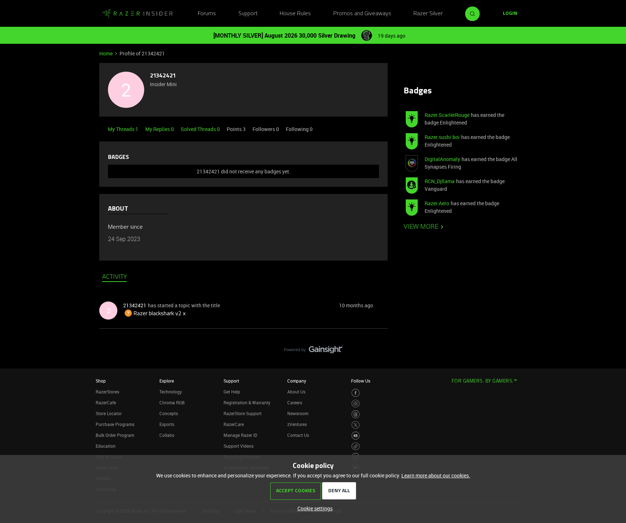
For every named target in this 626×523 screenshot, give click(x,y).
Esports (166, 424)
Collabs (166, 435)
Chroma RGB (172, 402)
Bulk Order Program (115, 435)
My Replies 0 (160, 129)
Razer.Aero (437, 203)
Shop (101, 381)
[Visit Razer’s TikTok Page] (355, 446)
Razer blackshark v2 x (154, 314)
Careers (294, 402)
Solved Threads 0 (201, 129)
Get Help (232, 392)
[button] (510, 14)
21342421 (163, 76)
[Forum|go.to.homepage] (137, 14)
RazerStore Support (243, 413)
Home (106, 53)
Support (248, 14)
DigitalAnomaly (442, 159)
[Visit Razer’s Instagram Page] (355, 403)
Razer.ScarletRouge (447, 114)
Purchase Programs (115, 424)
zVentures (297, 424)
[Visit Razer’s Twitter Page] (355, 425)
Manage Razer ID (240, 435)
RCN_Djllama (440, 181)
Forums (207, 14)
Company (296, 381)
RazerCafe (106, 402)
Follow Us (360, 381)
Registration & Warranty (247, 402)
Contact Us (298, 435)
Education (106, 446)
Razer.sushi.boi (442, 137)
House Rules (295, 14)
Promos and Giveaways (362, 14)
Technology (170, 392)
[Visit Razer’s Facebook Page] (355, 392)
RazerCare (234, 424)
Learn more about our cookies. (435, 475)
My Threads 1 (123, 129)
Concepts (168, 413)
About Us (296, 392)
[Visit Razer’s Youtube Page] (355, 435)
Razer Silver (428, 14)
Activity (114, 277)
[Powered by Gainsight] (313, 351)
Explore (166, 381)
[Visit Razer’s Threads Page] (355, 414)
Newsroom (297, 413)
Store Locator (109, 413)
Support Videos (239, 446)
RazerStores (107, 392)
